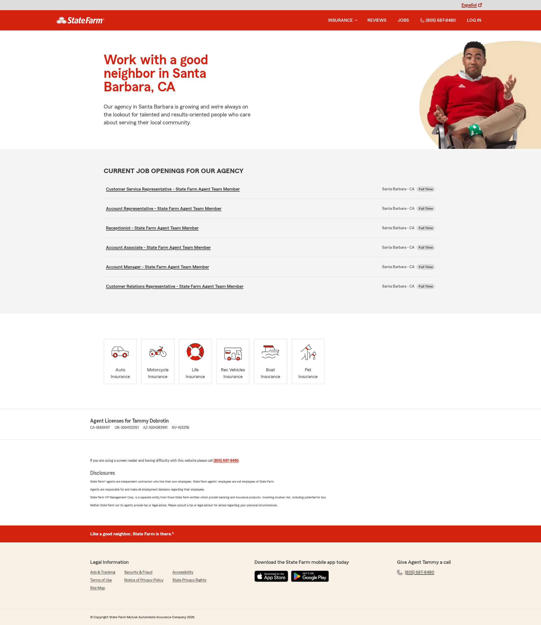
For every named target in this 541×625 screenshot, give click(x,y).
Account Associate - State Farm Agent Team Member (158, 247)
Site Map (97, 588)
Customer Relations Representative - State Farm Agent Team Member (174, 286)
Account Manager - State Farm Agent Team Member (157, 267)
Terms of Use (101, 580)
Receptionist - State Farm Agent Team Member (152, 228)
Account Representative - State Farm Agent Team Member (163, 208)
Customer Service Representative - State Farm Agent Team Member (173, 189)
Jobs (403, 20)
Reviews (376, 20)
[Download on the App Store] (271, 576)
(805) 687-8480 (441, 20)
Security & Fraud (138, 572)
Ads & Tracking (102, 572)
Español (469, 5)
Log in (474, 20)
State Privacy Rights (189, 580)
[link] (80, 20)
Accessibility (182, 572)
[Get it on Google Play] (310, 576)
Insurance (340, 20)
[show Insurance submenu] (355, 20)
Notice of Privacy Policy (143, 580)
